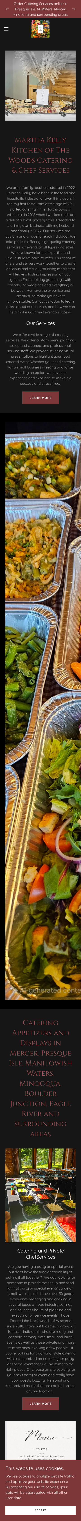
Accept (40, 1510)
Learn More (40, 398)
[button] (8, 28)
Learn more (40, 1404)
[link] (41, 29)
